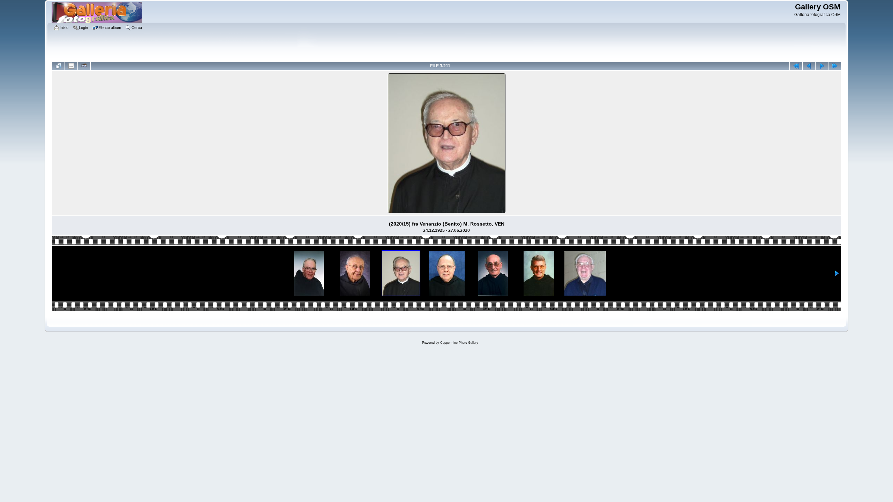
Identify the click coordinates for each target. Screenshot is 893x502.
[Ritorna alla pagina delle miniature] (58, 66)
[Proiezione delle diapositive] (84, 66)
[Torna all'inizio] (796, 66)
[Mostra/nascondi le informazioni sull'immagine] (71, 66)
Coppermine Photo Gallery (459, 342)
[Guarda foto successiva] (822, 66)
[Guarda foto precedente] (809, 66)
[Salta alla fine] (834, 66)
